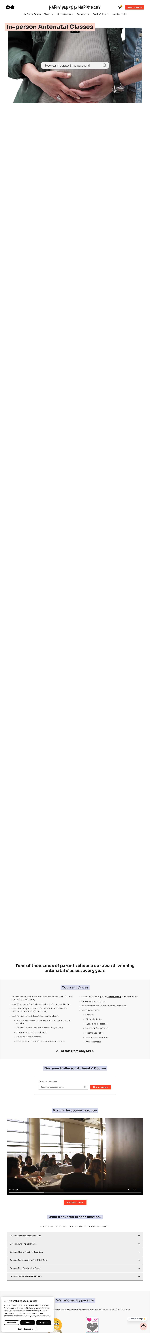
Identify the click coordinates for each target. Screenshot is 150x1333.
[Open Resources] (89, 14)
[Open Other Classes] (72, 14)
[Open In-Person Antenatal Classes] (53, 14)
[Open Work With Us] (108, 14)
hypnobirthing (114, 996)
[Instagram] (12, 7)
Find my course (100, 1087)
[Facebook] (8, 7)
